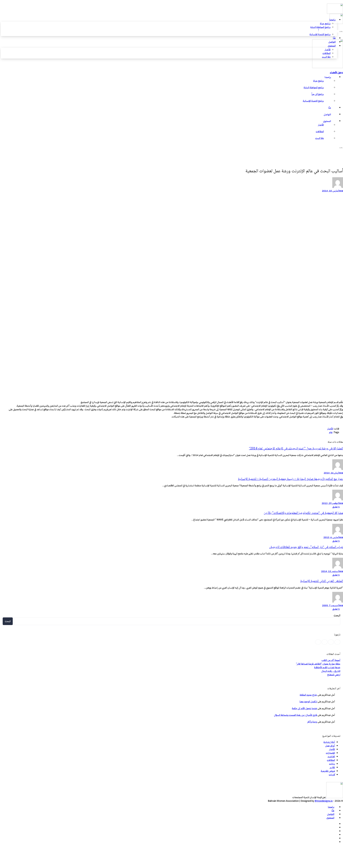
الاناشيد (331, 756)
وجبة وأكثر (312, 721)
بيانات (332, 763)
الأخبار (330, 428)
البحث (337, 615)
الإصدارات (330, 753)
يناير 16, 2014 (331, 473)
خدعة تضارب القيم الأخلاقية (327, 667)
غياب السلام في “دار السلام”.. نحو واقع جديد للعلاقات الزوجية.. (306, 547)
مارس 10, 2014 (330, 190)
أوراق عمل (330, 745)
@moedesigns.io (324, 801)
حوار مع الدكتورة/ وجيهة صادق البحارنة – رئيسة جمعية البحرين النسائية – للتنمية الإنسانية (290, 479)
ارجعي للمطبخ (333, 674)
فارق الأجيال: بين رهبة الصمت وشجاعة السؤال (295, 715)
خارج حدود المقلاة (308, 695)
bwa (340, 190)
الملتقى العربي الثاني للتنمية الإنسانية (321, 581)
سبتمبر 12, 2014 (329, 571)
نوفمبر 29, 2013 (330, 503)
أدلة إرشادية (329, 742)
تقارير (332, 767)
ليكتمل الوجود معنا (308, 701)
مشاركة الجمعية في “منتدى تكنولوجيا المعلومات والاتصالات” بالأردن (303, 513)
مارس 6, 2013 (330, 537)
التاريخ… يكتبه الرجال (330, 671)
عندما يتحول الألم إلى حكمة (304, 708)
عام (330, 432)
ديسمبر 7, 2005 (330, 605)
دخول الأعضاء (336, 72)
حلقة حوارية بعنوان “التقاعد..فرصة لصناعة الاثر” (318, 664)
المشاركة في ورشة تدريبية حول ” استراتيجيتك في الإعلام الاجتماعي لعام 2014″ (296, 448)
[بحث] (341, 27)
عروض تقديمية (328, 771)
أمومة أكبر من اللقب (331, 660)
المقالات (331, 760)
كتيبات (332, 774)
